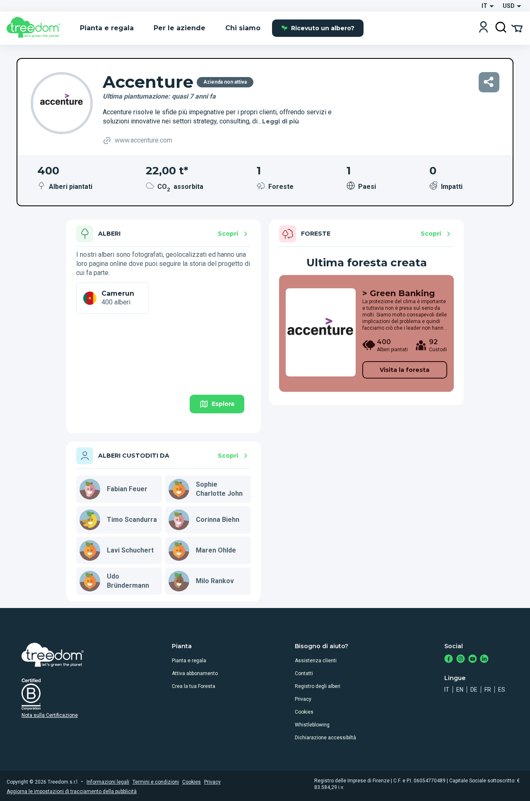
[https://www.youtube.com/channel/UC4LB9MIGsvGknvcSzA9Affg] (472, 659)
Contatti (304, 673)
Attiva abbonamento (195, 673)
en (459, 689)
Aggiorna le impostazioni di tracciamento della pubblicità (72, 791)
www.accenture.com (143, 140)
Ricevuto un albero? (322, 28)
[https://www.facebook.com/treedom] (448, 659)
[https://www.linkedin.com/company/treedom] (484, 659)
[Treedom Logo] (37, 28)
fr (487, 689)
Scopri (228, 233)
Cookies (304, 712)
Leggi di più (280, 121)
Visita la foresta (404, 370)
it (446, 689)
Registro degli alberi (317, 686)
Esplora (223, 404)
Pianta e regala (189, 660)
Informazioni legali (108, 782)
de (473, 689)
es (501, 689)
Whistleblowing (312, 725)
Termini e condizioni (155, 782)
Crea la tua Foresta (193, 686)
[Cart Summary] (517, 28)
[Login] (483, 28)
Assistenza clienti (316, 660)
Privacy (303, 699)
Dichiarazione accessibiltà (325, 738)
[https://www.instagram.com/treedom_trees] (460, 659)
